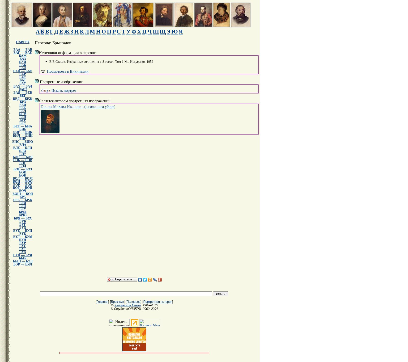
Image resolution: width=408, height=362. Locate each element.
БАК (22, 65)
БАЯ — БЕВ (22, 92)
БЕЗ (23, 102)
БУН (22, 240)
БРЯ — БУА (23, 218)
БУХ (22, 252)
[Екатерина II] (42, 25)
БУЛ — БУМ (22, 237)
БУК (22, 234)
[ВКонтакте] (140, 280)
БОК (22, 175)
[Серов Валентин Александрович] (102, 25)
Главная (102, 301)
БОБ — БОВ (22, 160)
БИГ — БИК (22, 132)
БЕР (23, 120)
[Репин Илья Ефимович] (183, 25)
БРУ (22, 209)
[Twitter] (145, 280)
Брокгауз (117, 301)
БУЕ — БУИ (22, 230)
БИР (22, 138)
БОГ (22, 163)
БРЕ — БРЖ (22, 200)
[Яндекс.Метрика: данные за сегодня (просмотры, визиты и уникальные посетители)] (149, 322)
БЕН (22, 117)
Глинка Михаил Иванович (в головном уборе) (78, 107)
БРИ (22, 203)
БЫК (23, 258)
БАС (22, 77)
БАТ (23, 80)
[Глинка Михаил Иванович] (240, 25)
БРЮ (23, 215)
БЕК (22, 108)
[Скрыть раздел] (37, 52)
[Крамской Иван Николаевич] (164, 25)
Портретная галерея (157, 301)
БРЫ (22, 212)
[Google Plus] (159, 280)
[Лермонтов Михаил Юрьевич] (203, 25)
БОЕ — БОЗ (22, 169)
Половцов (133, 301)
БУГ (22, 224)
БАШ (23, 89)
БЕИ (22, 105)
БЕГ (23, 95)
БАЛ (22, 68)
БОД (22, 166)
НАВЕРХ (23, 42)
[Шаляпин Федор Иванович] (221, 25)
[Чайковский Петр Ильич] (22, 25)
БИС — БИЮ (22, 141)
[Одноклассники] (150, 280)
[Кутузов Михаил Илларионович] (62, 25)
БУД (22, 227)
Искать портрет (63, 90)
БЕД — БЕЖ (22, 99)
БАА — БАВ (22, 49)
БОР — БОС (22, 184)
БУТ (22, 249)
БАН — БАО (22, 71)
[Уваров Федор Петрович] (143, 25)
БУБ (22, 221)
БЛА (22, 145)
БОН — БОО (23, 181)
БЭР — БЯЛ (22, 264)
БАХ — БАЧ (22, 86)
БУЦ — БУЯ (22, 255)
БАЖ (23, 56)
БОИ (22, 172)
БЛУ (22, 154)
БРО (22, 206)
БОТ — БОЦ (22, 187)
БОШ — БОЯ (23, 194)
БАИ (22, 62)
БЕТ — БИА (22, 126)
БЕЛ (22, 111)
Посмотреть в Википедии (67, 71)
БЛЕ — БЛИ (22, 148)
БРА (23, 197)
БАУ (22, 83)
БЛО (22, 151)
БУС (22, 246)
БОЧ (22, 191)
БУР (22, 243)
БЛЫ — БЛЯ (23, 157)
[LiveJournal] (155, 280)
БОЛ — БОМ (23, 178)
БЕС (22, 123)
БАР (22, 74)
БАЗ (23, 59)
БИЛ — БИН (23, 135)
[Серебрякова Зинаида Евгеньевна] (122, 25)
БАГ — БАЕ (22, 53)
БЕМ (22, 114)
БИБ (22, 129)
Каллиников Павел (128, 305)
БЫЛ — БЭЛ (23, 261)
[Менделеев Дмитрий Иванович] (82, 25)
